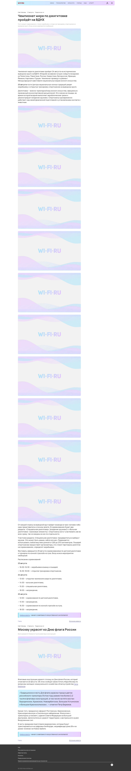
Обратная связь (22, 753)
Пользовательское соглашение (26, 750)
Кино (52, 3)
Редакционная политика (24, 758)
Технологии (61, 3)
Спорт (91, 3)
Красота (71, 3)
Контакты (20, 755)
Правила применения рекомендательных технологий (32, 761)
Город (79, 3)
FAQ (19, 747)
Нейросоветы (25, 615)
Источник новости (75, 621)
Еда (85, 3)
